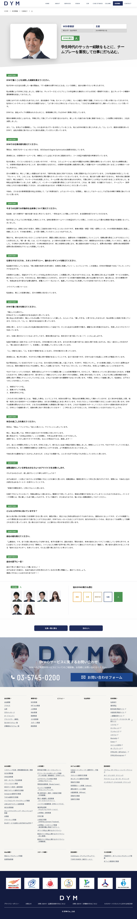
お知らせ (29, 904)
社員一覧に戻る (51, 628)
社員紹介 (25, 11)
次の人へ (86, 628)
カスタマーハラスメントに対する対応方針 (118, 904)
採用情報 (15, 11)
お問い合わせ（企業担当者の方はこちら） (52, 904)
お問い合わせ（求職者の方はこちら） (85, 904)
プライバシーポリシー (11, 904)
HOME (6, 11)
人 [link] (32, 11)
